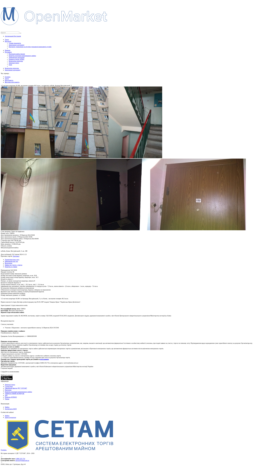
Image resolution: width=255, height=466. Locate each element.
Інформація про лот (11, 261)
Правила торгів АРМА (16, 59)
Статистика (9, 386)
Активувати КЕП (11, 409)
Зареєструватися (10, 417)
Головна (4, 450)
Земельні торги (14, 63)
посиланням (44, 359)
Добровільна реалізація (16, 57)
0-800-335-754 (20, 459)
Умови (7, 399)
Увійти (7, 407)
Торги (7, 39)
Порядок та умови (11, 267)
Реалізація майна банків (17, 54)
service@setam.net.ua (22, 460)
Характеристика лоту (12, 259)
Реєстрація (17, 36)
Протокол (16, 256)
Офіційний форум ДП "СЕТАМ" (16, 388)
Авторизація (9, 36)
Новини (7, 50)
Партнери (8, 390)
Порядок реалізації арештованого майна (22, 56)
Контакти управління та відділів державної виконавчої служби (30, 47)
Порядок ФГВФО (11, 397)
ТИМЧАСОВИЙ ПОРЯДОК (14, 393)
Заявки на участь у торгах (13, 265)
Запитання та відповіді (16, 45)
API (6, 395)
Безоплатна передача (16, 61)
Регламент (8, 52)
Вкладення (8, 263)
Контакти (8, 41)
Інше (10, 65)
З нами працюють (15, 43)
